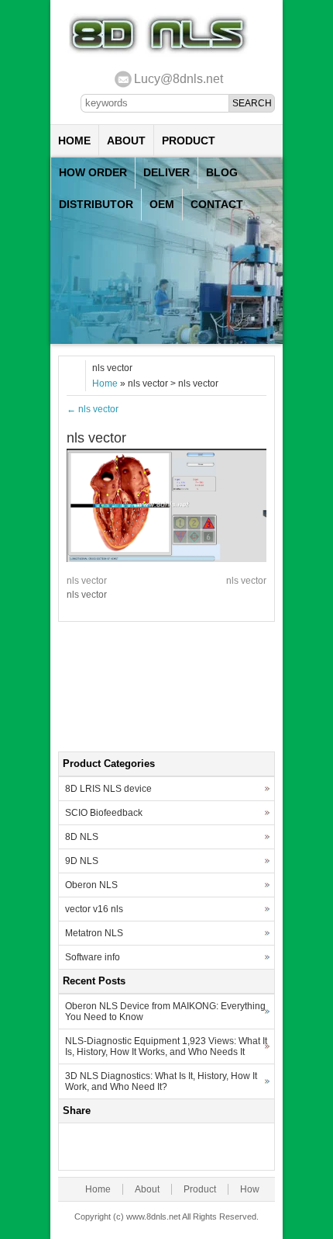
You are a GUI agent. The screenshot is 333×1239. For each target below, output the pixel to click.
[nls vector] (166, 559)
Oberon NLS (91, 885)
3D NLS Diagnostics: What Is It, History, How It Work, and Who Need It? (161, 1081)
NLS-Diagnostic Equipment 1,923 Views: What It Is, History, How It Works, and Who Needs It (166, 1046)
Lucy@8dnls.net (178, 78)
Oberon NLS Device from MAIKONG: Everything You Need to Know (165, 1011)
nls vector (92, 409)
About (126, 140)
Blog (222, 172)
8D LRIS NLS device (108, 788)
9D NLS (81, 861)
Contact (217, 204)
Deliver (166, 172)
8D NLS (81, 836)
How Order (93, 172)
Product (188, 140)
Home (74, 140)
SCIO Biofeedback (103, 812)
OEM (161, 204)
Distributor (96, 204)
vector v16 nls (94, 909)
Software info (92, 957)
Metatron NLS (94, 933)
